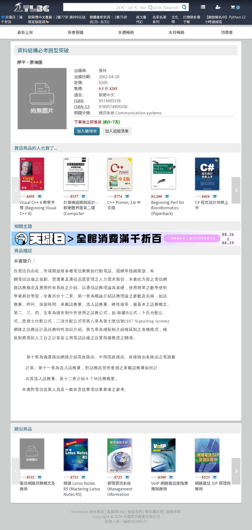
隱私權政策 (154, 511)
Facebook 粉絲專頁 (87, 511)
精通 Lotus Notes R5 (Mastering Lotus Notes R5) (81, 488)
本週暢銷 (126, 32)
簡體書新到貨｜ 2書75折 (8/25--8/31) (108, 19)
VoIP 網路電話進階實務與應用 (169, 485)
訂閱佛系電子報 (191, 19)
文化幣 (175, 19)
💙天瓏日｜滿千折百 (11, 19)
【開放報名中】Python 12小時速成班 (225, 19)
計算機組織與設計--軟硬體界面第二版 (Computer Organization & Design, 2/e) (80, 213)
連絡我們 (134, 511)
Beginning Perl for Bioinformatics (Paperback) (167, 207)
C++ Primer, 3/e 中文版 (124, 205)
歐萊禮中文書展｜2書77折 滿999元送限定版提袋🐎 (56, 19)
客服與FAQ (116, 511)
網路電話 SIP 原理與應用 (213, 485)
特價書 (227, 32)
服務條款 (173, 511)
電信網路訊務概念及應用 (37, 485)
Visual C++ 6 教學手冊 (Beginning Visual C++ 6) (38, 207)
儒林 (103, 70)
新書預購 (75, 32)
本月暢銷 (176, 32)
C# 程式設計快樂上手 (211, 205)
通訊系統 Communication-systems (130, 113)
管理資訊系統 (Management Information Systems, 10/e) (120, 491)
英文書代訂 (141, 19)
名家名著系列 (159, 19)
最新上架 (25, 32)
